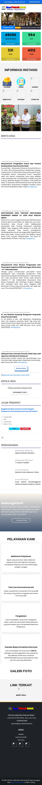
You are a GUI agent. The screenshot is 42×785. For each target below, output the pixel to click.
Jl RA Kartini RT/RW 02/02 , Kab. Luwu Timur (21, 718)
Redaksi (21, 734)
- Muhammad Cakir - (20, 392)
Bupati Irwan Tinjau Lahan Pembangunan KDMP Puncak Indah (21, 126)
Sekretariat (10, 44)
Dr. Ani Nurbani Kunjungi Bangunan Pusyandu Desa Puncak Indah (21, 315)
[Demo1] (21, 19)
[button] (4, 19)
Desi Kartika (5, 161)
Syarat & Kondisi (21, 737)
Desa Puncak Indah (17, 782)
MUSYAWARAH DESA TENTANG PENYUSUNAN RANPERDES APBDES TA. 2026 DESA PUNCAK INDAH (21, 215)
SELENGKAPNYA (21, 368)
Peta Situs (21, 740)
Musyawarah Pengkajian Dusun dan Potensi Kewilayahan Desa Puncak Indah (21, 164)
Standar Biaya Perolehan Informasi (21, 647)
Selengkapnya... (32, 187)
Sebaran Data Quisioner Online (26, 28)
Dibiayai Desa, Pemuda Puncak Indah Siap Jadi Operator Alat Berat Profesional (21, 355)
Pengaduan (21, 616)
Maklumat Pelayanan (21, 556)
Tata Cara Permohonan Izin (21, 587)
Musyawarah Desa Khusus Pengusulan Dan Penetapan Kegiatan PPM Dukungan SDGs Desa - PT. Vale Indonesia (21, 267)
